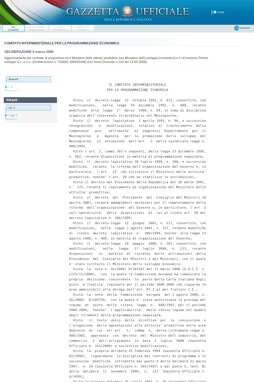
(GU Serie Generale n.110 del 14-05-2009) (117, 62)
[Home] (127, 12)
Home (221, 12)
